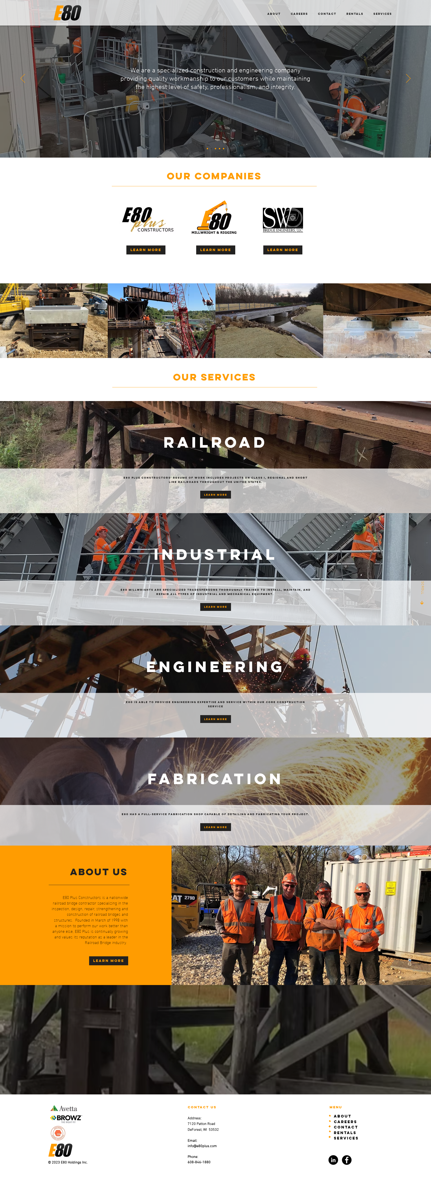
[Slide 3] (215, 148)
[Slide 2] (207, 148)
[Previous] (22, 78)
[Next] (408, 78)
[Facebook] (347, 1160)
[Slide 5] (223, 148)
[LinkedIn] (333, 1160)
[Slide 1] (211, 148)
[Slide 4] (219, 148)
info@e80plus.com (202, 1146)
